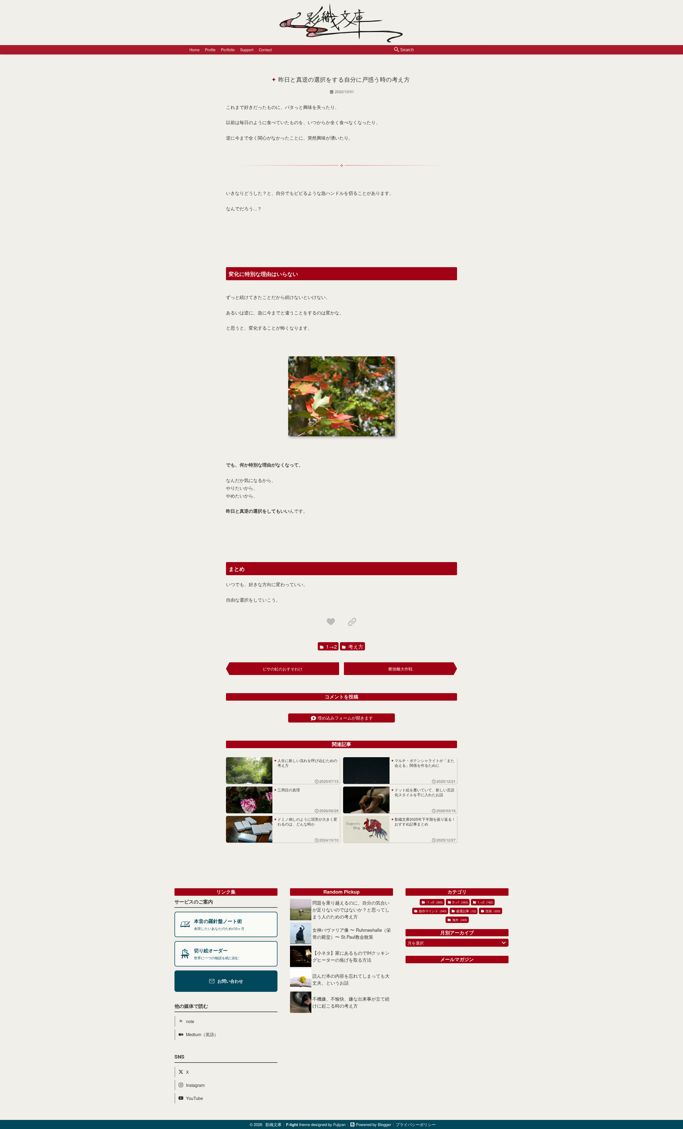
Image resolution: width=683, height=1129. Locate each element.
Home (194, 49)
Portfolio (228, 49)
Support (246, 49)
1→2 (331, 646)
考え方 (355, 646)
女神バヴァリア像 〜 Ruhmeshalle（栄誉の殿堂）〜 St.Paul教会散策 (351, 933)
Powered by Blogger (373, 1124)
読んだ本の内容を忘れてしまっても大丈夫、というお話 (351, 979)
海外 (459, 919)
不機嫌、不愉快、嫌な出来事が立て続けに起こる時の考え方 (351, 1002)
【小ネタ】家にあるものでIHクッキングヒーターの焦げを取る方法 (351, 956)
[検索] (396, 50)
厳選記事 (465, 911)
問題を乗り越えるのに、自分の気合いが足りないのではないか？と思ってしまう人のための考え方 (351, 909)
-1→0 (434, 902)
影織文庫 (273, 1124)
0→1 (460, 902)
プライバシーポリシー (416, 1124)
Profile (210, 49)
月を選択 (416, 943)
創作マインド (432, 911)
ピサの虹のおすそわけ (283, 669)
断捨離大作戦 (400, 669)
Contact (265, 49)
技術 (493, 911)
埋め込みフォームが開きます (345, 718)
